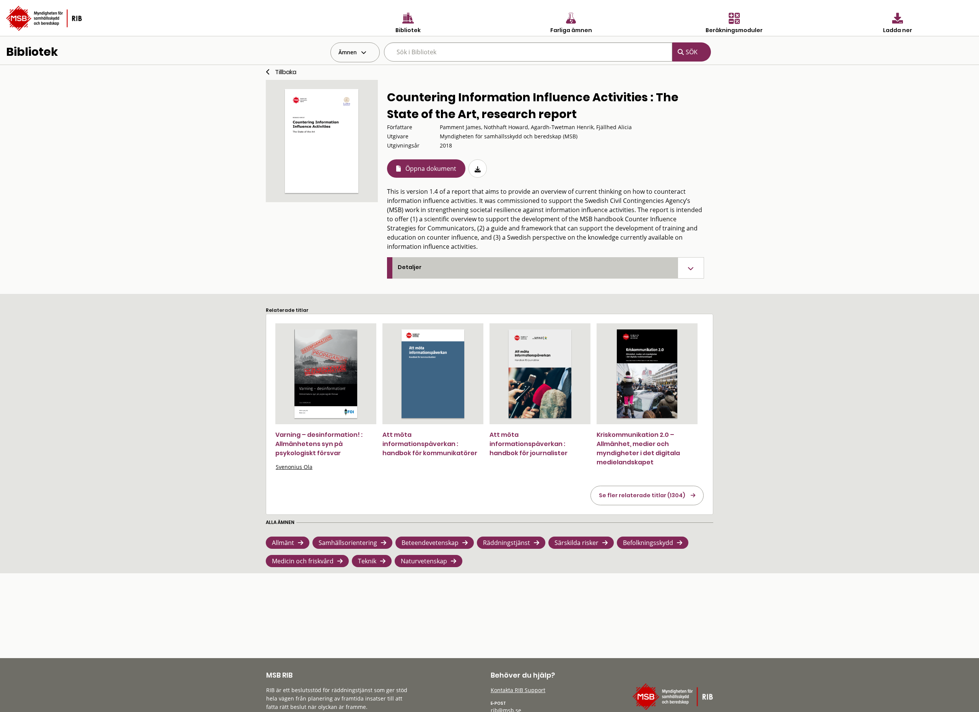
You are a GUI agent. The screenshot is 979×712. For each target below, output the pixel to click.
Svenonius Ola (294, 466)
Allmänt (283, 542)
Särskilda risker (576, 542)
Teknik (367, 561)
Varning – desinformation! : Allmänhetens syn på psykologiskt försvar (319, 443)
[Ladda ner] (477, 168)
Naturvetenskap (424, 561)
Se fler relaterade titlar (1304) (642, 495)
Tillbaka (285, 72)
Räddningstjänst (506, 542)
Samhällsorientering (348, 542)
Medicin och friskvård (302, 561)
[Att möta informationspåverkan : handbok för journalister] (540, 373)
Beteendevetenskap (430, 542)
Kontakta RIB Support (518, 690)
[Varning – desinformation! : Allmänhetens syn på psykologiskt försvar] (325, 373)
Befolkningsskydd (648, 542)
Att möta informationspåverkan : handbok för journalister (529, 443)
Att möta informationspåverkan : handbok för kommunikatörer (429, 443)
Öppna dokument (430, 168)
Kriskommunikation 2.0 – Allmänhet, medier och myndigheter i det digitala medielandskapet (638, 448)
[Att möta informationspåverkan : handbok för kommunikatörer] (433, 373)
